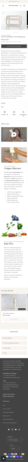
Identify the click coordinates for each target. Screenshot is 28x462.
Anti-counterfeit (7, 408)
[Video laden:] (14, 134)
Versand (7, 41)
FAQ (4, 405)
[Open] (3, 458)
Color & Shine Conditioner (8, 313)
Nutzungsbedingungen (8, 412)
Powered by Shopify (19, 459)
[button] (3, 5)
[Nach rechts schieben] (17, 32)
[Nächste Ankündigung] (25, 1)
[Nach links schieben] (10, 32)
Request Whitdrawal (8, 396)
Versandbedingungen (8, 419)
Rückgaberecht (6, 415)
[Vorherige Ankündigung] (2, 1)
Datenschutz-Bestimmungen (10, 422)
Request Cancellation (9, 394)
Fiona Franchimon (11, 459)
